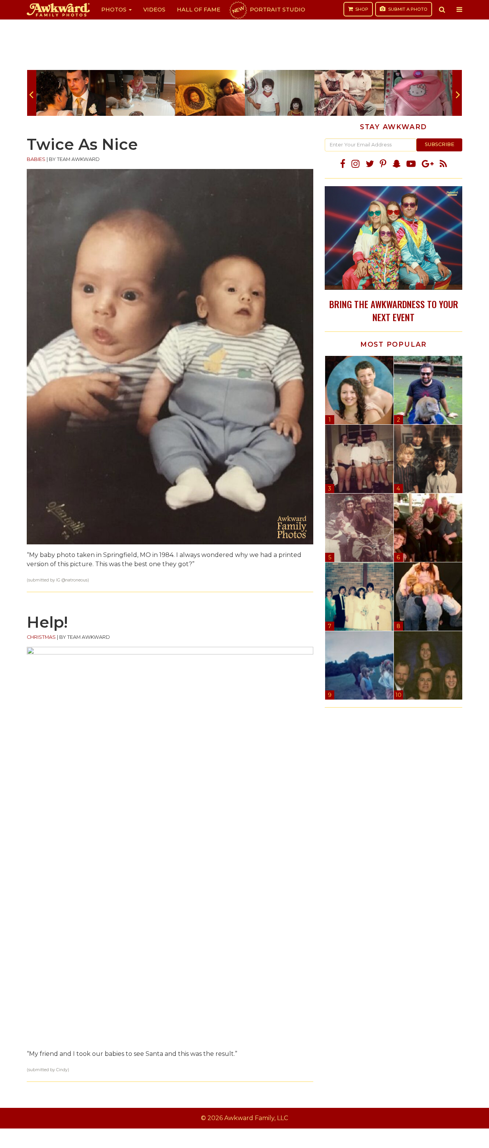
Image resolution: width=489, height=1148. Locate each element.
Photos (114, 9)
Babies (36, 159)
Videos (154, 9)
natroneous (76, 580)
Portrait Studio (268, 10)
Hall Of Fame (198, 9)
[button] (442, 9)
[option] (71, 93)
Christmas (41, 637)
